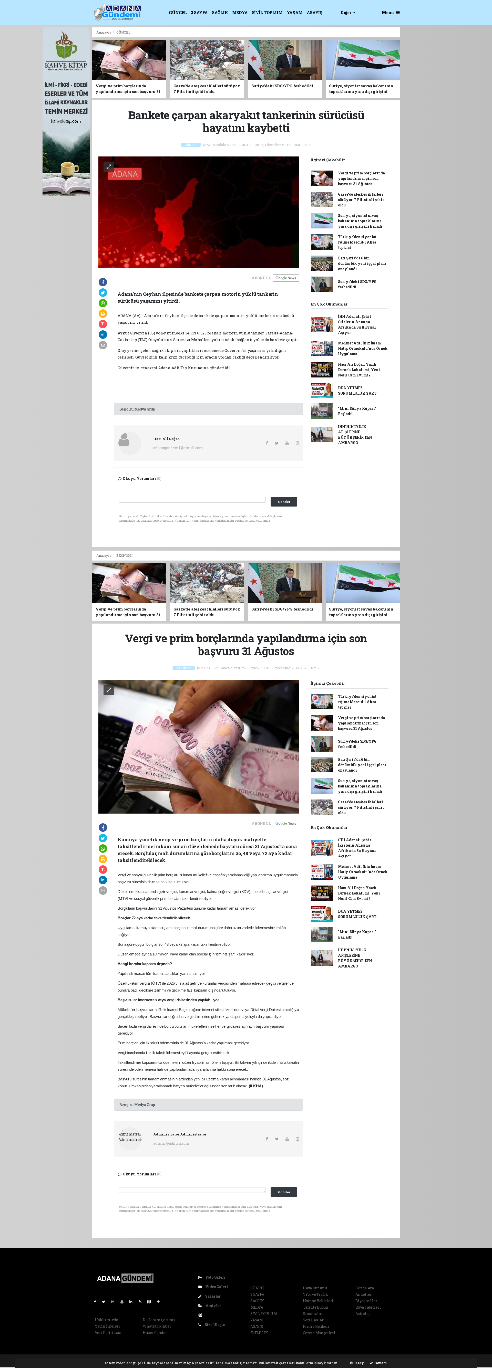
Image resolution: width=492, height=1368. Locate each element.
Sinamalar (312, 1313)
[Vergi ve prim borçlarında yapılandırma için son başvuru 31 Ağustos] (198, 746)
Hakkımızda (106, 1319)
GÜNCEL (178, 12)
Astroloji (363, 1313)
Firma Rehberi (316, 1326)
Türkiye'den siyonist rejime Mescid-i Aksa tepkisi (357, 242)
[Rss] (142, 1301)
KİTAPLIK (259, 1332)
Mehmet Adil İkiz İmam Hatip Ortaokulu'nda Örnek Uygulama (363, 348)
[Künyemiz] (201, 1315)
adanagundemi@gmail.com (178, 447)
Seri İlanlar (313, 1320)
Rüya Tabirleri (368, 1307)
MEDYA (240, 12)
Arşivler (213, 1305)
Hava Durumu (315, 1288)
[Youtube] (124, 1301)
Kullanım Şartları (159, 1319)
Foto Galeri (215, 1277)
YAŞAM (295, 12)
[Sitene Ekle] (160, 1301)
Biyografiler (366, 1300)
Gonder (284, 502)
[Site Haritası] (151, 1301)
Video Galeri (216, 1286)
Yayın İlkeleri (107, 1326)
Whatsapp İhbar (157, 1326)
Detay (358, 1363)
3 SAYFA (199, 12)
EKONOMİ (124, 555)
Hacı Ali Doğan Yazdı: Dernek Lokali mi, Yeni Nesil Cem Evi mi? (359, 369)
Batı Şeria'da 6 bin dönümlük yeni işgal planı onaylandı (362, 263)
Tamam (380, 1363)
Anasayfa (104, 32)
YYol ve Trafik (315, 1294)
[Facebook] (97, 1301)
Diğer (346, 12)
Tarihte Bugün (315, 1307)
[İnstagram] (115, 1301)
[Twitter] (105, 1301)
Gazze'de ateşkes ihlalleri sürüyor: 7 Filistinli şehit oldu (361, 199)
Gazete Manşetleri (319, 1332)
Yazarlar (212, 1296)
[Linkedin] (133, 1301)
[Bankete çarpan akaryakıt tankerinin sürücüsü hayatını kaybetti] (198, 211)
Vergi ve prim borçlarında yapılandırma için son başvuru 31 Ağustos (361, 178)
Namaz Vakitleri (318, 1300)
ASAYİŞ (314, 12)
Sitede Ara (364, 1288)
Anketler (363, 1294)
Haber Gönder (155, 1332)
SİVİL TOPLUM (267, 12)
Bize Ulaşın (214, 1324)
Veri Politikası (108, 1332)
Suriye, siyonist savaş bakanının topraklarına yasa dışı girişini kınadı (360, 221)
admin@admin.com (171, 1143)
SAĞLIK (220, 12)
